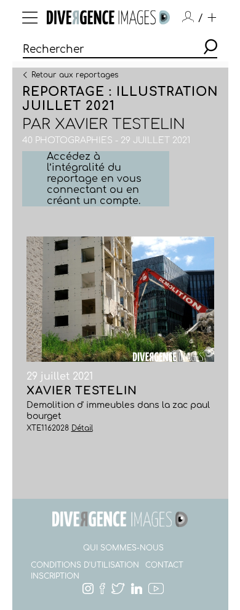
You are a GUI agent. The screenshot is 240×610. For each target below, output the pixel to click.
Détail (82, 428)
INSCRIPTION (55, 576)
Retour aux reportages (74, 74)
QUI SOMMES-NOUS (123, 548)
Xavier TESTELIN (120, 124)
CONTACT (164, 565)
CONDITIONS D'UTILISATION (85, 565)
